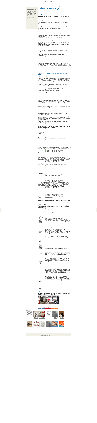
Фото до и (39, 305)
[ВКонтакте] (41, 308)
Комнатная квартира (57, 304)
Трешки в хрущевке (68, 304)
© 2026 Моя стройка (29, 333)
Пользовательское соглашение (46, 333)
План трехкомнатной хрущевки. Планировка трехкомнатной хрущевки (49, 8)
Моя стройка (48, 1)
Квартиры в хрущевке (61, 304)
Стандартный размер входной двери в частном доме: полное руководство (31, 17)
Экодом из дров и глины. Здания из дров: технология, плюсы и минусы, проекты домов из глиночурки (32, 21)
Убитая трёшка (64, 304)
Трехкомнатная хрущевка (42, 304)
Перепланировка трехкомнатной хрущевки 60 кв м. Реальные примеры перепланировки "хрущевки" (54, 9)
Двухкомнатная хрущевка (52, 304)
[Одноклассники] (54, 308)
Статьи (51, 4)
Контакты (41, 333)
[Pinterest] (48, 308)
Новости (48, 4)
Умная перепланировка (47, 305)
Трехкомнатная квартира (51, 305)
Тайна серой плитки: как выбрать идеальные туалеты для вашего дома (31, 14)
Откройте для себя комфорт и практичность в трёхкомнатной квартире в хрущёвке (31, 24)
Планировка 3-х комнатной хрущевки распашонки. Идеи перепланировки (50, 12)
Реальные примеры (47, 304)
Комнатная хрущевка (42, 305)
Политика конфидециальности (43, 334)
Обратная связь (56, 333)
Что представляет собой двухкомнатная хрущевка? (47, 10)
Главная (44, 4)
